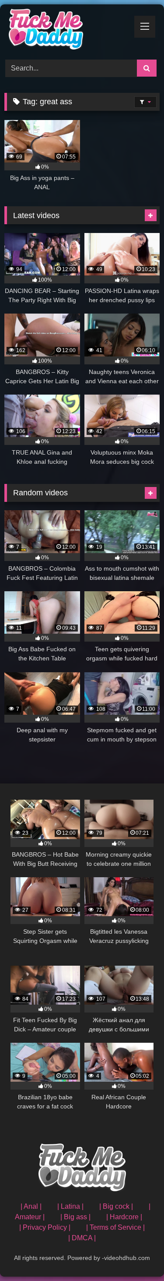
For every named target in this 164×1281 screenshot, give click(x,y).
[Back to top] (137, 1254)
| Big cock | (116, 1206)
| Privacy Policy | (44, 1227)
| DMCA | (82, 1238)
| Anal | (31, 1206)
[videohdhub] (67, 31)
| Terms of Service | (115, 1227)
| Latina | (70, 1206)
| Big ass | (75, 1217)
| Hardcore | (124, 1217)
